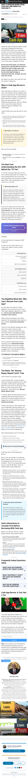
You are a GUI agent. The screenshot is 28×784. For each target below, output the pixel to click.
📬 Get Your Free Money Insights (14, 750)
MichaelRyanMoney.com (8, 687)
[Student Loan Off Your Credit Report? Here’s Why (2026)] (14, 709)
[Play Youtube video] (14, 605)
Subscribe (14, 640)
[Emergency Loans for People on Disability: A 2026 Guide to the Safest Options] (14, 727)
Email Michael (19, 763)
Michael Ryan (16, 11)
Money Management (8, 17)
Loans (6, 19)
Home (2, 17)
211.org (13, 547)
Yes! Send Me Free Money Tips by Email (14, 228)
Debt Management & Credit (18, 17)
